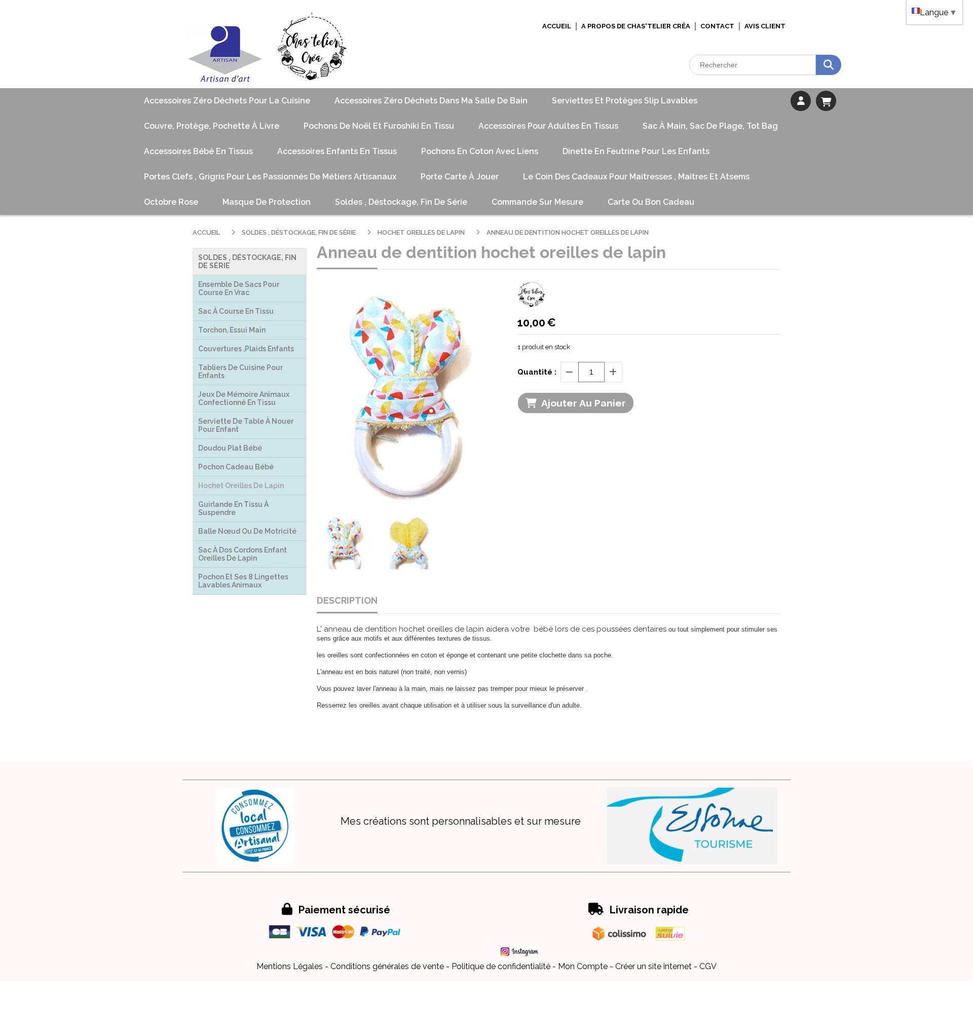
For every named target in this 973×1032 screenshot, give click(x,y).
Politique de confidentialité (501, 966)
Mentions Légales (289, 966)
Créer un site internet (653, 966)
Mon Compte (583, 966)
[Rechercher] (828, 65)
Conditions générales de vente (387, 966)
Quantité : (536, 372)
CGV (708, 966)
